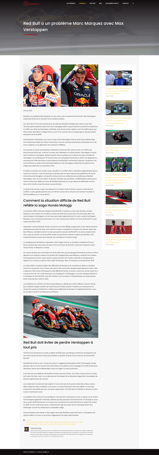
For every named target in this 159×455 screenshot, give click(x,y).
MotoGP (92, 3)
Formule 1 (82, 3)
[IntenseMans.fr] (31, 3)
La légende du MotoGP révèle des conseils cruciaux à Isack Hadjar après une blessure (118, 91)
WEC (100, 3)
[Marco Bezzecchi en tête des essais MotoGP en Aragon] (119, 143)
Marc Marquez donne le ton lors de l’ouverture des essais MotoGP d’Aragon (118, 209)
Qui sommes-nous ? (112, 3)
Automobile (71, 3)
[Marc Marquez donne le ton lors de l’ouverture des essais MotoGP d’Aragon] (119, 203)
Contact (125, 3)
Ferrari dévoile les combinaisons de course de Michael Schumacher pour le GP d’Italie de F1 (119, 239)
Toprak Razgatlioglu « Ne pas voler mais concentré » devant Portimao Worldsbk (50, 424)
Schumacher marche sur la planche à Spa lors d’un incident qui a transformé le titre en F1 (118, 120)
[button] (133, 3)
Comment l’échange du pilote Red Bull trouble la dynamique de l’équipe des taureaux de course (54, 422)
